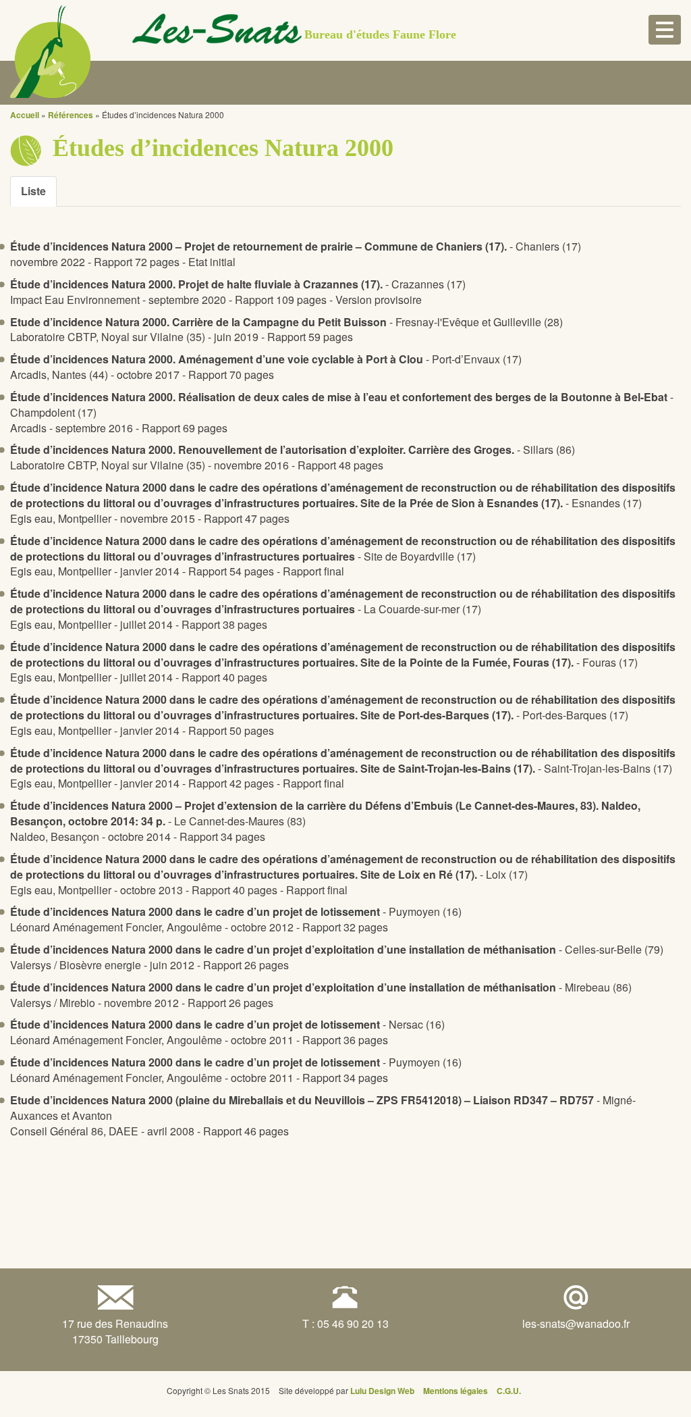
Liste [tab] (33, 191)
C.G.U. (509, 1391)
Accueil (24, 115)
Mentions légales (455, 1391)
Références (70, 115)
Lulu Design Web (382, 1391)
